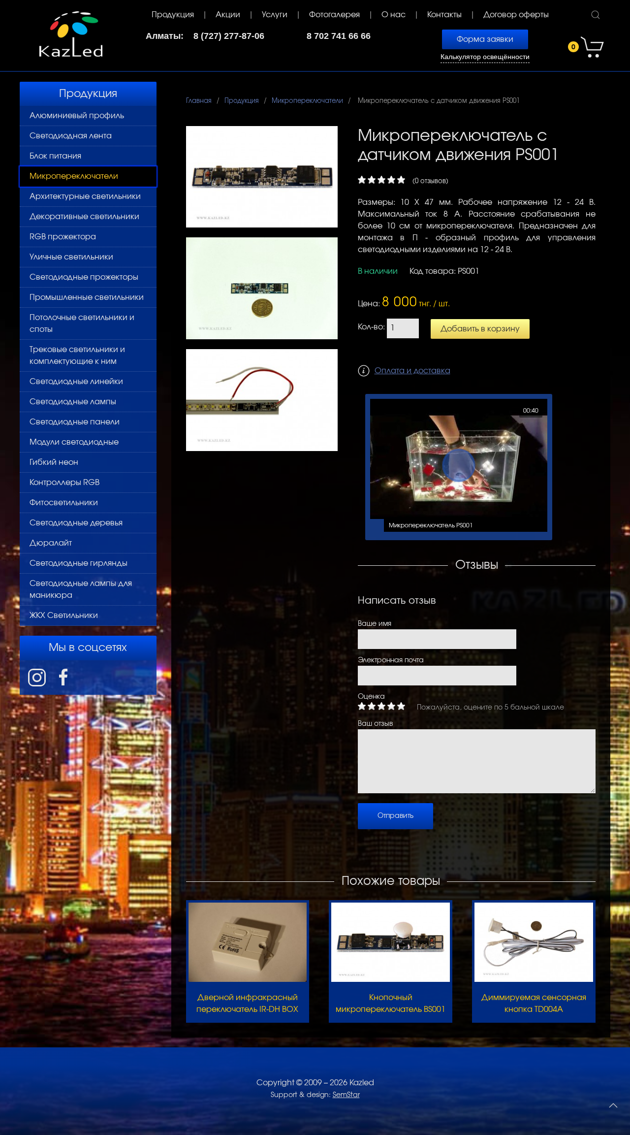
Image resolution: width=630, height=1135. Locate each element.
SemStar (346, 1095)
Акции (228, 15)
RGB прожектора (63, 237)
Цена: (369, 304)
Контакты (444, 15)
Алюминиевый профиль (77, 116)
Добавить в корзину (480, 329)
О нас (393, 15)
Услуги (274, 15)
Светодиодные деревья (76, 523)
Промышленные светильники (87, 297)
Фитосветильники (64, 503)
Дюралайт (51, 543)
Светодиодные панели (75, 422)
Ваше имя (374, 623)
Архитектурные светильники (85, 196)
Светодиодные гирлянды (78, 563)
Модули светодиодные (74, 442)
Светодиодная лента (71, 136)
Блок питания (55, 156)
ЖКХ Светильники (64, 615)
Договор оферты (516, 15)
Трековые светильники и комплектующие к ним (77, 355)
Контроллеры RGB (64, 482)
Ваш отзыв (375, 723)
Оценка (371, 696)
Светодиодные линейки (76, 382)
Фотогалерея (334, 15)
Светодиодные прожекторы (84, 277)
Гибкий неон (54, 462)
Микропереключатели (74, 176)
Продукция (173, 15)
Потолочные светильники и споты (82, 323)
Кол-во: (371, 327)
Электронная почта (391, 660)
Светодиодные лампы (73, 402)
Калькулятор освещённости (485, 57)
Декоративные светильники (84, 217)
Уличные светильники (71, 257)
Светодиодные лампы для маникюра (81, 589)
